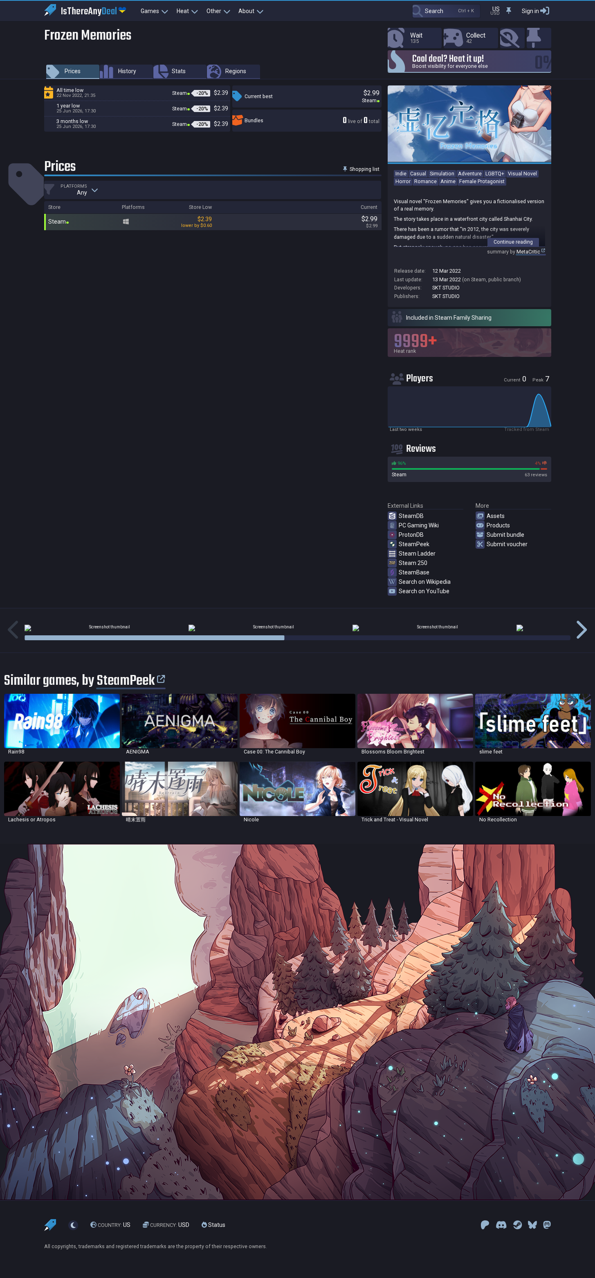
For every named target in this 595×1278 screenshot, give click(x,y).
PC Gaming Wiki (419, 525)
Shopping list (363, 169)
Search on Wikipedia (425, 581)
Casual (418, 173)
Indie (400, 173)
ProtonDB (411, 534)
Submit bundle (505, 534)
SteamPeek (414, 544)
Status (216, 1225)
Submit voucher (507, 544)
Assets (496, 516)
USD (169, 1225)
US (114, 1225)
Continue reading (513, 242)
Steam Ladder (417, 553)
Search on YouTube (424, 591)
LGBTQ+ (494, 173)
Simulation (442, 173)
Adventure (470, 173)
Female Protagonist (482, 181)
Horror (403, 181)
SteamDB (411, 516)
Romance (425, 181)
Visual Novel (522, 173)
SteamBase (414, 572)
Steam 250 (413, 563)
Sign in (530, 11)
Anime (448, 181)
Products (498, 525)
